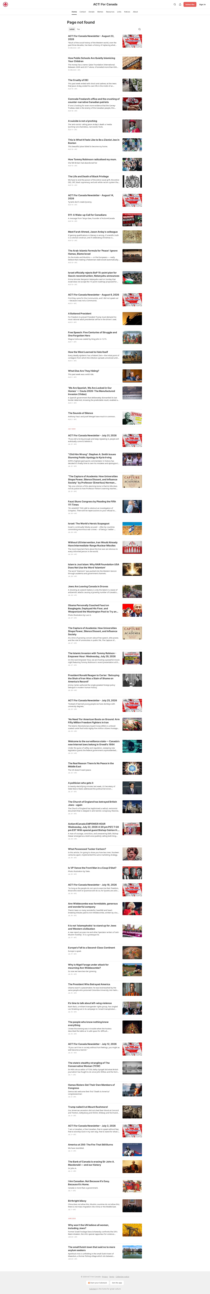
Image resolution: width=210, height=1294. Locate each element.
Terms (111, 1277)
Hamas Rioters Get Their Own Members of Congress (91, 1086)
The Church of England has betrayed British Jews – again (92, 803)
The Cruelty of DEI (78, 80)
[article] (105, 44)
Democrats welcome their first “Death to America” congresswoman (89, 1092)
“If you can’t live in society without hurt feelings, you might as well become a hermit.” (94, 1048)
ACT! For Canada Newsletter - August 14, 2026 (91, 197)
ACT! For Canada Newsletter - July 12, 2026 (92, 1044)
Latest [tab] (72, 29)
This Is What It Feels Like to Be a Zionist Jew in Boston (93, 141)
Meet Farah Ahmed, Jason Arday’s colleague (93, 231)
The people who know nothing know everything (88, 1024)
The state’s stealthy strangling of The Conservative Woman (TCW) (89, 1064)
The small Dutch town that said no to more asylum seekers (91, 1249)
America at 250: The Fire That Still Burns (90, 1144)
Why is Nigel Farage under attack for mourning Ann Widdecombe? (88, 966)
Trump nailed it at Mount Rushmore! (88, 1107)
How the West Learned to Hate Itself (88, 352)
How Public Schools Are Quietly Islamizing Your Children (91, 60)
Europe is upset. (74, 951)
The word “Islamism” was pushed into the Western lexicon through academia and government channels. (92, 572)
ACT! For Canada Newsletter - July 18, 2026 (92, 884)
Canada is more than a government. (83, 1188)
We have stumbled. (76, 1148)
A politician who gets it (80, 783)
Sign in (202, 4)
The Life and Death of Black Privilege (88, 176)
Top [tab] (78, 29)
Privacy (105, 1277)
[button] (74, 12)
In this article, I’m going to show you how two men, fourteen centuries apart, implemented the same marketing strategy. (93, 853)
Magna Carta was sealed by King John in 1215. (87, 339)
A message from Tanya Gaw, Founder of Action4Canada (91, 218)
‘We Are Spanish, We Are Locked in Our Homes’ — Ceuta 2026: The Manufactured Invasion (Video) (91, 391)
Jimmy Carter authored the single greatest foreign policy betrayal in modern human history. (91, 686)
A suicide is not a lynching (82, 121)
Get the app (117, 1283)
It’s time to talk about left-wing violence (90, 1003)
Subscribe (189, 4)
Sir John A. (72, 1168)
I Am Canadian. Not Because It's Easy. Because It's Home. (89, 1183)
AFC (79, 48)
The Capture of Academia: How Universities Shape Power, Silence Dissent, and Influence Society (92, 631)
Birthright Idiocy (77, 1200)
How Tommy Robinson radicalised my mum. (92, 159)
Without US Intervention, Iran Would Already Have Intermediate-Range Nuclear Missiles (93, 544)
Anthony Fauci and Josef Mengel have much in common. (91, 416)
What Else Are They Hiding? (83, 370)
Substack (93, 1289)
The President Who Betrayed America (89, 984)
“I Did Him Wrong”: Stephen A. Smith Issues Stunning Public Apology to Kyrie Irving (92, 456)
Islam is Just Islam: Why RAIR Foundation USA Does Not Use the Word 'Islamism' (93, 566)
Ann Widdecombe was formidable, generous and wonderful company (93, 905)
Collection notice (122, 1277)
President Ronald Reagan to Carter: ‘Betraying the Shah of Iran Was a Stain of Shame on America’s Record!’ (93, 678)
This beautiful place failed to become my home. (88, 146)
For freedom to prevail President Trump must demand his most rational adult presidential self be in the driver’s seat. (92, 318)
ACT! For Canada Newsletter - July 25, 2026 (92, 700)
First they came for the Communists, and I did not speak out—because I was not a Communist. (93, 299)
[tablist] (74, 29)
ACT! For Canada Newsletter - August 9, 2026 (93, 294)
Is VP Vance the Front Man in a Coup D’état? (92, 867)
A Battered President (79, 313)
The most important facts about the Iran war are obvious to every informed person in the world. (93, 550)
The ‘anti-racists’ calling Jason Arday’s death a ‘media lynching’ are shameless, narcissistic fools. (90, 125)
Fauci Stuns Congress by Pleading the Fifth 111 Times (92, 503)
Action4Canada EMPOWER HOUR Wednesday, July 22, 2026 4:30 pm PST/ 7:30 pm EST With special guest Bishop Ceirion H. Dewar (93, 827)
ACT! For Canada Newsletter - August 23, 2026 (91, 38)
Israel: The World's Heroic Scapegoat (88, 523)
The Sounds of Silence (80, 413)
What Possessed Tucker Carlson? (87, 849)
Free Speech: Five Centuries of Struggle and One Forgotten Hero (92, 334)
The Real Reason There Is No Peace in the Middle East (91, 765)
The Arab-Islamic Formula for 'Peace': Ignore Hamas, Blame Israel (93, 252)
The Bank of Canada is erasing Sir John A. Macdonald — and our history (91, 1163)
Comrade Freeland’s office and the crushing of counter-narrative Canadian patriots (94, 101)
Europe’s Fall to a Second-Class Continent (91, 947)
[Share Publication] (180, 4)
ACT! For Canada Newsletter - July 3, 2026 (92, 1125)
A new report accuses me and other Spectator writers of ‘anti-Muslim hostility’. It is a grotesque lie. (93, 933)
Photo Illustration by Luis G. (79, 615)
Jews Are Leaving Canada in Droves (88, 586)
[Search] (174, 4)
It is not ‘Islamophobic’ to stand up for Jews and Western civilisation (92, 927)
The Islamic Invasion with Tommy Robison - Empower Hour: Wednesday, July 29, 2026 (92, 655)
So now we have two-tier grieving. (82, 971)
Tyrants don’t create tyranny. (80, 202)
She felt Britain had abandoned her (82, 163)
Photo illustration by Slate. (79, 871)
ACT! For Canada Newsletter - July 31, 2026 (92, 435)
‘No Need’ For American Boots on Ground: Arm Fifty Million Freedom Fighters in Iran (94, 721)
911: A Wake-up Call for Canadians (87, 215)
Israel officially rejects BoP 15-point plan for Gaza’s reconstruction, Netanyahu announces (93, 274)
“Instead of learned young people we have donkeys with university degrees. (91, 705)
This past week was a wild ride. (81, 374)
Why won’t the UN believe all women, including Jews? (88, 1227)
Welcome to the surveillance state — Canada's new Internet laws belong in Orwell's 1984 (94, 743)
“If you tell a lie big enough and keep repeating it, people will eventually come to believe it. (93, 440)
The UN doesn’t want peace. (79, 770)
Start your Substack (98, 1283)
